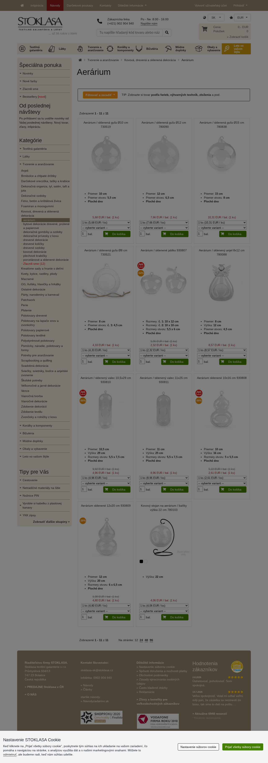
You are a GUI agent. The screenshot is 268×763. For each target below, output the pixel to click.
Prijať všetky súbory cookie (242, 747)
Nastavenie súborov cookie (198, 747)
